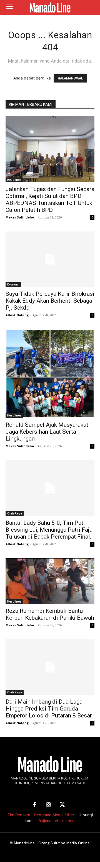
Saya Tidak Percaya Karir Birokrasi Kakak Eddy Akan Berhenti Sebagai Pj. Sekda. (50, 300)
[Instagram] (48, 804)
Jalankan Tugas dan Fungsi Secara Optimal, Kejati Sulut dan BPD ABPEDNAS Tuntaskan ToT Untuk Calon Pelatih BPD (50, 199)
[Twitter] (62, 804)
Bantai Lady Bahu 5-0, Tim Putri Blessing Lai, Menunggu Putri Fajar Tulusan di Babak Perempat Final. (50, 529)
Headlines (14, 180)
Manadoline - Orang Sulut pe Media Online (52, 842)
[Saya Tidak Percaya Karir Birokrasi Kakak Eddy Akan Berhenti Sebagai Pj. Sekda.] (50, 259)
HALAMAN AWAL (70, 78)
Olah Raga (14, 513)
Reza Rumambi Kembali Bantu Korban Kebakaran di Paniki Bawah (50, 614)
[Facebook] (34, 804)
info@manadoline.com (56, 820)
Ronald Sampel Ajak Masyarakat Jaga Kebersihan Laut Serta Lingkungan (47, 431)
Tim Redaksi (19, 814)
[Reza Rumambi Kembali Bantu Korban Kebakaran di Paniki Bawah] (50, 581)
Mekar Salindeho (20, 217)
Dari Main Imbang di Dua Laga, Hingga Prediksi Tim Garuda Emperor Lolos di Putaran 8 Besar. (49, 708)
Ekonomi (13, 284)
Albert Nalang (17, 315)
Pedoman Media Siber (54, 814)
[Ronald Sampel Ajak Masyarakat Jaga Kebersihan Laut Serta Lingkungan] (50, 373)
